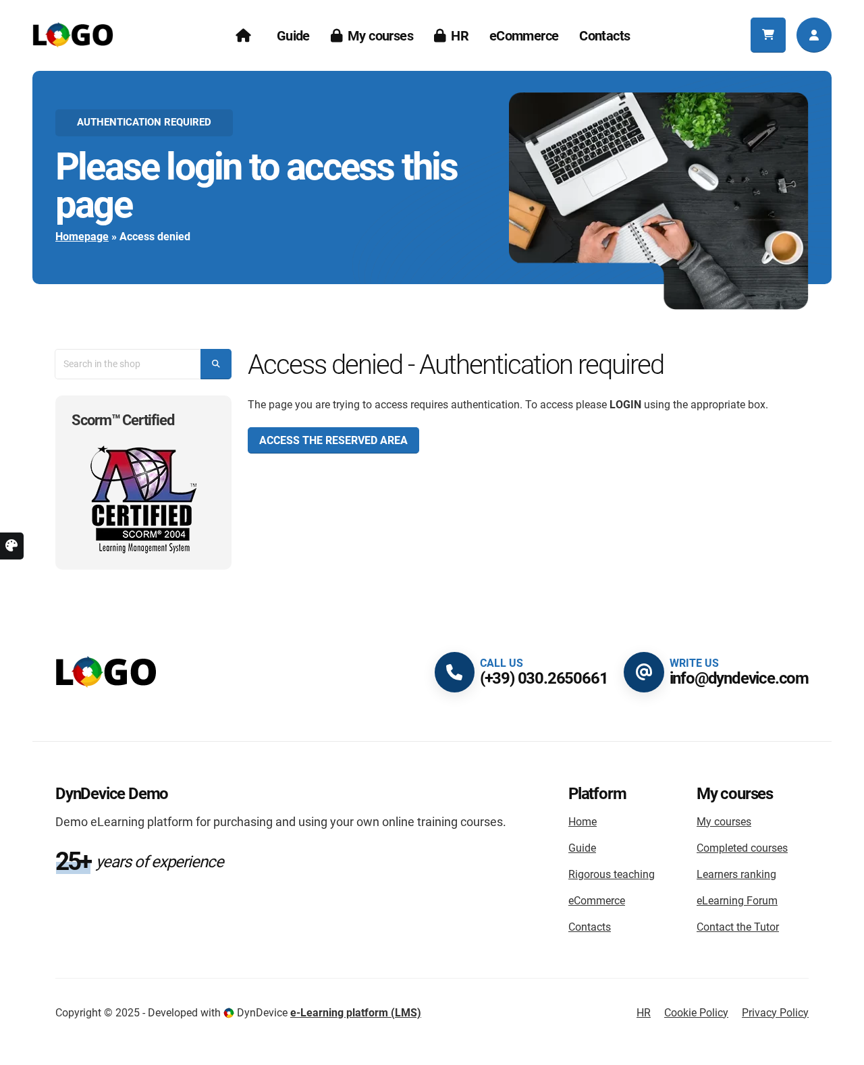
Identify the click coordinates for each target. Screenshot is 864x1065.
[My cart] (768, 35)
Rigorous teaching (611, 874)
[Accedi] (814, 35)
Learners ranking (736, 874)
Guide (293, 36)
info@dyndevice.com (739, 678)
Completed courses (742, 848)
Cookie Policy (696, 1012)
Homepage (82, 236)
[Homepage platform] (106, 671)
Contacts (604, 36)
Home (582, 821)
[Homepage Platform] (72, 34)
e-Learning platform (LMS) (355, 1012)
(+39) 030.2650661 (544, 678)
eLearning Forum (737, 900)
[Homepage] (245, 35)
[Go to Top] (23, 1050)
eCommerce (524, 36)
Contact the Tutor (738, 927)
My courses (380, 36)
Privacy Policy (775, 1012)
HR (459, 36)
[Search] (216, 364)
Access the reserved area (333, 440)
